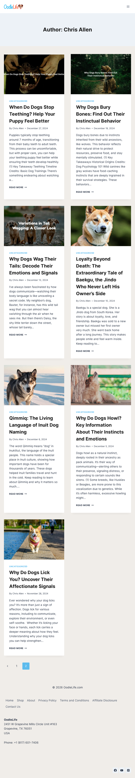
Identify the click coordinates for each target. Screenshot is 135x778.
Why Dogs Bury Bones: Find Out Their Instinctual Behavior (100, 114)
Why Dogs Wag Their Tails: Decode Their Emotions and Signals (33, 266)
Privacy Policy (47, 700)
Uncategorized (18, 101)
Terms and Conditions (74, 700)
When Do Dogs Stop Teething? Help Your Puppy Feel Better (32, 114)
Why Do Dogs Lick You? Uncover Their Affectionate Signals (32, 579)
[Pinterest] (128, 770)
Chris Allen (18, 128)
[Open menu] (128, 6)
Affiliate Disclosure (104, 700)
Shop (20, 700)
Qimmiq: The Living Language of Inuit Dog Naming (34, 425)
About (31, 700)
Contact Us (13, 706)
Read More (18, 187)
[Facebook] (115, 770)
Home (10, 700)
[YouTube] (122, 770)
